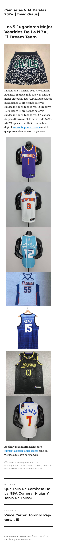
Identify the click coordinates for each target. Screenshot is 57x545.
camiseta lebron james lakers (21, 450)
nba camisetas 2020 (32, 468)
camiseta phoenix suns (26, 127)
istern (11, 462)
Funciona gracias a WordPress (18, 539)
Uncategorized (11, 465)
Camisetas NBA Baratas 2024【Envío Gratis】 (25, 12)
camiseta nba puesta (31, 465)
